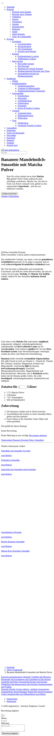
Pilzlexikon (23, 118)
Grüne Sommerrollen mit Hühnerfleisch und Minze (23, 694)
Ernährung (11, 78)
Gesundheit (12, 128)
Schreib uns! (12, 145)
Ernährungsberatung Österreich (31, 91)
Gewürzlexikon (24, 44)
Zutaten (4, 196)
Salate (14, 31)
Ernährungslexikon (26, 86)
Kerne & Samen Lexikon (29, 108)
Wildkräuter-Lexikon (27, 59)
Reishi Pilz (33, 692)
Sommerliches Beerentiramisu (14, 692)
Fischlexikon (23, 96)
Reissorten (22, 98)
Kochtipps (16, 41)
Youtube (10, 143)
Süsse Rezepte (18, 34)
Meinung (5, 723)
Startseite (11, 7)
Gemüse (15, 110)
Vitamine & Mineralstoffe (29, 88)
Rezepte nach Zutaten (21, 12)
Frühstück (16, 17)
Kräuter (15, 54)
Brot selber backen (26, 64)
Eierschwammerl (45, 692)
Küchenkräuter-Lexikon (28, 56)
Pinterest (10, 140)
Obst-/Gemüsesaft (14, 670)
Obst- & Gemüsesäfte (21, 36)
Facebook (11, 138)
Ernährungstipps (19, 83)
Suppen (15, 24)
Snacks (15, 19)
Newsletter (11, 135)
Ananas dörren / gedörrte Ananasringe (32, 689)
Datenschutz (12, 699)
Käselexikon (23, 103)
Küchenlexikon (24, 46)
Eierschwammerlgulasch (11, 677)
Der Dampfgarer (25, 49)
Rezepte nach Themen (22, 14)
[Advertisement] (27, 224)
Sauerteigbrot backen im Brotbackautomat (28, 74)
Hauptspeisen (18, 27)
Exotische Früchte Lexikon (29, 125)
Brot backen (17, 61)
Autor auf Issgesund (15, 133)
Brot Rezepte (23, 66)
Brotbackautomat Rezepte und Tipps (34, 71)
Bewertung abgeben (38, 435)
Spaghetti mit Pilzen (10, 682)
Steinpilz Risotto (8, 689)
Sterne (4, 718)
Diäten (15, 81)
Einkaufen (11, 130)
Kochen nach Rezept (27, 51)
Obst (14, 120)
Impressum (11, 701)
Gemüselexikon (24, 113)
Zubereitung (13, 196)
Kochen (10, 39)
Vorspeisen (17, 22)
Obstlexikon (23, 123)
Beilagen (16, 29)
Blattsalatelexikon (25, 115)
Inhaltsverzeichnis (9, 194)
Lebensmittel (17, 93)
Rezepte (10, 9)
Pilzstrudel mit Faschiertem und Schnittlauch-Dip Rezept (26, 679)
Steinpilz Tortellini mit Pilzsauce (37, 677)
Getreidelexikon (25, 101)
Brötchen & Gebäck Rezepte (30, 69)
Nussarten (22, 106)
